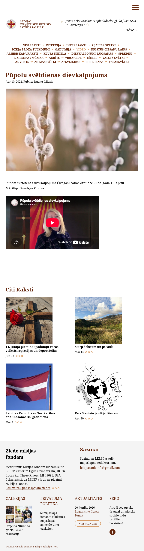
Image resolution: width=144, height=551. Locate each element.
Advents (22, 62)
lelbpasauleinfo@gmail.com (100, 468)
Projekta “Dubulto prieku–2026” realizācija (18, 530)
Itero (55, 546)
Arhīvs (54, 57)
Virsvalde (73, 57)
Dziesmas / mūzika (29, 57)
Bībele (92, 57)
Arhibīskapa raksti (22, 53)
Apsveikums (70, 62)
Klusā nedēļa (55, 53)
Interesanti (76, 45)
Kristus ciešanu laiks (109, 49)
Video (81, 49)
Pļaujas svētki (104, 45)
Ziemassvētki (45, 62)
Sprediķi (125, 53)
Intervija (53, 45)
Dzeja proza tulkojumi (31, 49)
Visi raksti (31, 45)
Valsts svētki (114, 57)
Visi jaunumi (88, 523)
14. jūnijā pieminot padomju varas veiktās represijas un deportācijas (32, 349)
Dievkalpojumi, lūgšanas (92, 53)
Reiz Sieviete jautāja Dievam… (98, 413)
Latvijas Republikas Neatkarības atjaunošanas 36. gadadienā (30, 415)
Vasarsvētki (119, 62)
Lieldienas (95, 62)
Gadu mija (63, 49)
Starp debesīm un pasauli (94, 347)
